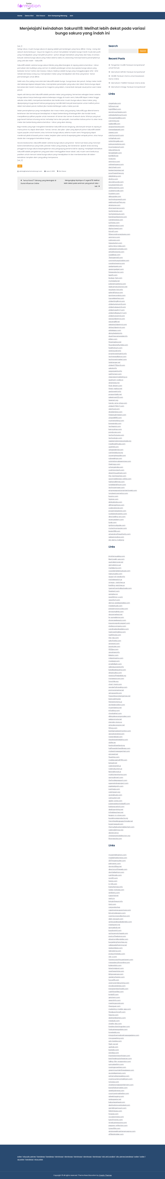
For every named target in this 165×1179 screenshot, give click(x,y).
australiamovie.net (116, 562)
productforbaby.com (117, 954)
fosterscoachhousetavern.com (121, 959)
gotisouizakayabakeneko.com (120, 922)
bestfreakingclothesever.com (120, 1058)
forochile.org (113, 681)
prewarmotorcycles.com (118, 609)
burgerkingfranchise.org (118, 942)
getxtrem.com (114, 997)
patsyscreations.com (117, 144)
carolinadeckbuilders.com (119, 629)
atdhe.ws (112, 742)
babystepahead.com (117, 1102)
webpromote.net (115, 719)
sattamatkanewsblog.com (119, 1076)
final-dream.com (115, 386)
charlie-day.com (115, 1024)
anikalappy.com (115, 330)
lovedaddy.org (114, 1032)
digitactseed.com (115, 228)
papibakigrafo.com (116, 786)
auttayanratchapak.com (118, 933)
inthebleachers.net (116, 812)
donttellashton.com (116, 872)
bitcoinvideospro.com (117, 913)
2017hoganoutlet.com (117, 861)
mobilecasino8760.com (118, 760)
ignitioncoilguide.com (117, 525)
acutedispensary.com (117, 1073)
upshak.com (113, 1047)
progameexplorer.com (117, 511)
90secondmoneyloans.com (119, 234)
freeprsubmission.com (117, 415)
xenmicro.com (114, 161)
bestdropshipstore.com (118, 217)
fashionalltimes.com (117, 482)
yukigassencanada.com (118, 249)
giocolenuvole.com (116, 182)
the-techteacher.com (117, 476)
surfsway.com (114, 223)
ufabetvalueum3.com (117, 307)
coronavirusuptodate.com (119, 260)
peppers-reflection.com (118, 1125)
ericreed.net (113, 754)
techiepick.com (115, 426)
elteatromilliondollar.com (118, 939)
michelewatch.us (115, 579)
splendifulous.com (116, 292)
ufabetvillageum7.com (118, 313)
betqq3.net (113, 763)
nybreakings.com (115, 458)
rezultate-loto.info (116, 289)
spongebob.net (114, 927)
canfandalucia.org (116, 452)
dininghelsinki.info (115, 333)
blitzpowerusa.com (116, 974)
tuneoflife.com (114, 1128)
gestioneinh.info (115, 391)
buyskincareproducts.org (118, 818)
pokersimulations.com (117, 284)
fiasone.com (113, 1015)
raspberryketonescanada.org (120, 441)
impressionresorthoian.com (119, 1056)
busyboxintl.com (115, 930)
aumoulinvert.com (116, 777)
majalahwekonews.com (118, 858)
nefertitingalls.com (116, 141)
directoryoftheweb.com (118, 869)
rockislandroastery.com (118, 514)
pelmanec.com (115, 863)
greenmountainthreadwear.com (121, 1070)
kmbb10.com (114, 994)
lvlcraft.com (113, 231)
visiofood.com (114, 409)
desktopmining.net (116, 809)
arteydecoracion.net (117, 725)
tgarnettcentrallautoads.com (120, 588)
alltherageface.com (116, 505)
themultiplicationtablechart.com (121, 827)
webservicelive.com (116, 537)
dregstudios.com (115, 673)
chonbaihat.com (115, 713)
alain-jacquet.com (116, 919)
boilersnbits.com (115, 965)
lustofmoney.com (116, 1120)
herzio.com (113, 881)
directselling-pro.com (117, 517)
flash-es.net (113, 1044)
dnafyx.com (113, 179)
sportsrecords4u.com (117, 295)
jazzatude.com (114, 646)
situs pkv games (29, 1156)
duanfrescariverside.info (118, 336)
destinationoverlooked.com (119, 1105)
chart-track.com (115, 684)
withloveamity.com (116, 188)
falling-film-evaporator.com (120, 1061)
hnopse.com (113, 1114)
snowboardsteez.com (117, 986)
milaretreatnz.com (116, 658)
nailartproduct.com (116, 225)
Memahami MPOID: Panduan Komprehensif (128, 72)
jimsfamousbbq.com (117, 556)
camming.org (114, 121)
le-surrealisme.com (116, 617)
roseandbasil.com (115, 737)
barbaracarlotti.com (116, 806)
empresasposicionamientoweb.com (123, 490)
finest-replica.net (115, 388)
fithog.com (113, 728)
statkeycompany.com (117, 626)
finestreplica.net (115, 342)
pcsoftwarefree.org (116, 173)
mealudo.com (114, 1021)
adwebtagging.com (116, 1096)
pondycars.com (115, 432)
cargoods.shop (114, 907)
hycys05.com (114, 980)
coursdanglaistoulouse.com (119, 571)
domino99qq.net (115, 866)
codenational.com (116, 508)
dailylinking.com (115, 176)
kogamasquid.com (116, 824)
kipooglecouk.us (115, 772)
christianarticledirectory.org (119, 836)
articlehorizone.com (116, 252)
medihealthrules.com (117, 444)
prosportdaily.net (115, 394)
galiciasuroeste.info (116, 667)
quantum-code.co (116, 380)
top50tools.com (115, 635)
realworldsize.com (116, 948)
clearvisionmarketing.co (118, 377)
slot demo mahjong (116, 540)
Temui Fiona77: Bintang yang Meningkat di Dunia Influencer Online (38, 181)
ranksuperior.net (115, 1099)
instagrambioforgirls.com (118, 989)
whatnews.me (114, 383)
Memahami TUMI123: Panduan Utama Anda (128, 83)
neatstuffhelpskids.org (117, 675)
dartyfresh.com (115, 167)
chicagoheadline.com (117, 118)
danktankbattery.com (117, 1018)
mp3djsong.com (115, 568)
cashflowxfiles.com (116, 991)
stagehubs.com (115, 103)
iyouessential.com (116, 185)
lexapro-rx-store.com (117, 815)
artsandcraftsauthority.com (120, 534)
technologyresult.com (117, 199)
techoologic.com (115, 438)
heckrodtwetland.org (117, 745)
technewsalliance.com (117, 356)
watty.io (112, 898)
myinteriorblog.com (116, 420)
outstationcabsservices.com (120, 461)
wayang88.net (114, 321)
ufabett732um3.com (117, 365)
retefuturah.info (115, 351)
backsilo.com (114, 1050)
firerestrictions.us (115, 702)
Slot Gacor (40, 16)
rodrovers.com (114, 240)
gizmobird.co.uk (115, 565)
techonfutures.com (116, 435)
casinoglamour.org (116, 830)
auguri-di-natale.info (117, 577)
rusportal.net (114, 895)
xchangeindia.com (116, 467)
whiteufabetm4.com (117, 327)
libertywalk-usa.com (116, 559)
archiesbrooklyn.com (117, 705)
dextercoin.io (114, 833)
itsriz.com (112, 904)
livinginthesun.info (116, 901)
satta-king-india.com (117, 246)
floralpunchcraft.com (117, 1012)
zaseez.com (113, 132)
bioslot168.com (114, 531)
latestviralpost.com (116, 968)
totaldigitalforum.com (117, 484)
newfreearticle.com (116, 971)
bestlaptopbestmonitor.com (120, 731)
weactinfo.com (115, 1000)
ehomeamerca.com (117, 208)
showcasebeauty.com (117, 620)
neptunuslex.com (115, 574)
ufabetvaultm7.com (117, 310)
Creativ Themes (105, 1175)
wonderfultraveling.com (118, 687)
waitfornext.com (115, 374)
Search (113, 46)
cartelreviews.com (116, 220)
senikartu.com (114, 893)
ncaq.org (112, 159)
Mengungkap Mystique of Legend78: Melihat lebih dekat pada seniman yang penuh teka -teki (82, 183)
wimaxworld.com (115, 693)
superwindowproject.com (118, 783)
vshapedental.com (116, 450)
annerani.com (114, 643)
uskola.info (113, 368)
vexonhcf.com (114, 600)
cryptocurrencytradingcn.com (120, 1079)
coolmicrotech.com (116, 470)
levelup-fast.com (115, 278)
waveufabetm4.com (117, 319)
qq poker (20, 1159)
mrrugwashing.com (116, 1038)
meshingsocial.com (116, 1003)
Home (19, 16)
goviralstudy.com (115, 795)
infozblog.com (114, 710)
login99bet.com (115, 109)
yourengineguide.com (117, 455)
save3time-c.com (116, 597)
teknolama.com (115, 951)
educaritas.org (114, 150)
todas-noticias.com (116, 890)
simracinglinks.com (116, 611)
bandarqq (41, 1156)
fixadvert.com (114, 591)
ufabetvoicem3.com (117, 316)
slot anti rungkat (108, 1156)
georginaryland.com (116, 734)
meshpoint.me (114, 925)
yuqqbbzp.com (114, 255)
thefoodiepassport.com (118, 780)
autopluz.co (113, 594)
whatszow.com (114, 205)
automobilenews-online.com (120, 479)
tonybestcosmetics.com (118, 493)
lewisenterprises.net (116, 170)
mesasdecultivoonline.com (119, 962)
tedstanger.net (114, 362)
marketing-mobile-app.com (120, 1009)
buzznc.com (113, 496)
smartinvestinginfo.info (118, 354)
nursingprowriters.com (117, 1067)
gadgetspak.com (115, 266)
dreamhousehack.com (117, 473)
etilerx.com (113, 339)
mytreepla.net (114, 281)
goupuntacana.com (116, 126)
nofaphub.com (114, 138)
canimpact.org (114, 792)
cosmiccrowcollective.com (119, 916)
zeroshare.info (114, 652)
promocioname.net (116, 690)
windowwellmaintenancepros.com (122, 1131)
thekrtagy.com (114, 464)
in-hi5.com (113, 884)
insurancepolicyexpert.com (119, 623)
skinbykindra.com (115, 502)
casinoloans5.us (115, 766)
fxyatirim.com (114, 193)
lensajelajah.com (115, 153)
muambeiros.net (115, 707)
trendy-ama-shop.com (118, 403)
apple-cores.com (115, 801)
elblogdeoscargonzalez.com (120, 716)
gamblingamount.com (117, 1108)
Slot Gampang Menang (57, 16)
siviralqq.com (114, 1053)
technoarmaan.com (117, 487)
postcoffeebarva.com (117, 936)
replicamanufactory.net (118, 287)
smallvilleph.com (115, 664)
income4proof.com (116, 147)
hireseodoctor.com (116, 272)
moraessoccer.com (116, 678)
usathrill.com (114, 447)
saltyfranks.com (115, 641)
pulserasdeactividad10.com (119, 804)
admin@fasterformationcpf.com (30, 171)
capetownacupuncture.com (120, 910)
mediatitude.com (115, 606)
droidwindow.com (115, 412)
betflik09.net (113, 156)
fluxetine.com (114, 757)
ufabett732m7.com (116, 406)
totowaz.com (114, 1082)
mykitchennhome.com (118, 774)
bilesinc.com (113, 655)
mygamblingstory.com (117, 855)
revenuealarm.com (116, 519)
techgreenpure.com (116, 214)
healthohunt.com (115, 348)
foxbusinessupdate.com (118, 1029)
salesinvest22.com (116, 397)
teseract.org (113, 400)
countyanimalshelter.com (119, 1093)
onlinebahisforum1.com (118, 115)
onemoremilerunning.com (119, 983)
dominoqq (59, 1156)
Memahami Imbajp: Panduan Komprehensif (128, 87)
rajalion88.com (114, 124)
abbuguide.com (115, 196)
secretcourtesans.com (117, 112)
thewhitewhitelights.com (118, 739)
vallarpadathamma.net (118, 945)
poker (19, 1156)
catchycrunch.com (116, 135)
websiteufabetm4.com (118, 324)
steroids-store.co (115, 722)
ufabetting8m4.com (117, 301)
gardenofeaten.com (117, 977)
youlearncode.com (116, 191)
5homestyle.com (115, 838)
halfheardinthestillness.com (119, 748)
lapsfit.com (113, 275)
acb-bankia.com (115, 1041)
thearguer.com (114, 1006)
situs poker (39, 1159)
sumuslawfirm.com (116, 1064)
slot (71, 16)
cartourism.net (114, 798)
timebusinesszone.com (118, 1122)
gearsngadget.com (116, 269)
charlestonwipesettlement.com (121, 1085)
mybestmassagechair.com (119, 751)
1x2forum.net (114, 106)
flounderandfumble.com (118, 345)
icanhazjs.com (114, 789)
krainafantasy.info (116, 887)
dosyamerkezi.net (115, 614)
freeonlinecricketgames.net (119, 696)
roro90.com (113, 878)
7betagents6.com (116, 257)
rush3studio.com (115, 875)
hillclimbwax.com (115, 1111)
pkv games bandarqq (124, 1156)
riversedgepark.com (116, 129)
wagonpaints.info (115, 371)
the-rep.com (114, 638)
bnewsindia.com (115, 423)
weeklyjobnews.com (116, 1090)
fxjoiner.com (113, 499)
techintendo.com (115, 211)
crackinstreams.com (117, 263)
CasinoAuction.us (115, 769)
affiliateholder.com (116, 1134)
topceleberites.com (116, 298)
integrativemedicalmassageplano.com (124, 1035)
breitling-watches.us (117, 585)
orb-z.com (113, 957)
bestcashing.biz (115, 699)
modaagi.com (114, 661)
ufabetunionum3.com (117, 304)
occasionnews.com (116, 1117)
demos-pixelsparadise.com (119, 603)
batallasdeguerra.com (117, 670)
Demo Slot (29, 16)
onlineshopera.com (116, 164)
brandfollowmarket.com (118, 1088)
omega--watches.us (117, 582)
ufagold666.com (115, 418)
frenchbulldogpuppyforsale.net (121, 821)
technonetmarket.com (118, 359)
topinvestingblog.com (117, 632)
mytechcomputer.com (118, 528)
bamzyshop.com (115, 429)
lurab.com (113, 522)
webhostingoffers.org (117, 202)
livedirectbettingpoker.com (119, 1026)
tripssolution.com (115, 243)
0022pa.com (113, 649)
